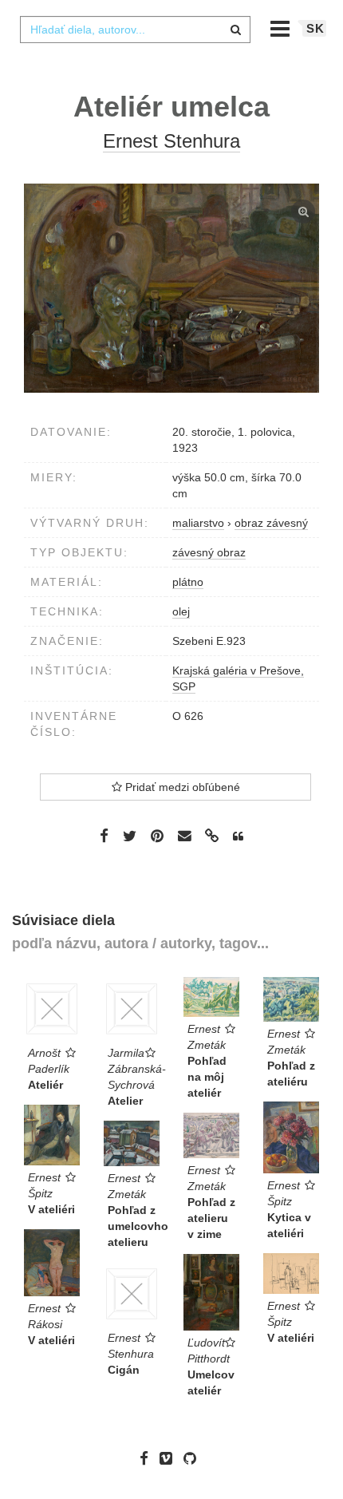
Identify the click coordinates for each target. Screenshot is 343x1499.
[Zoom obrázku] (171, 288)
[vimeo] (170, 1458)
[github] (193, 1458)
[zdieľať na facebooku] (104, 835)
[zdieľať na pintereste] (157, 835)
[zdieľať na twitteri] (129, 835)
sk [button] (315, 28)
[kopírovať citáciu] (238, 836)
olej (181, 611)
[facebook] (148, 1458)
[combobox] (135, 29)
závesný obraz (209, 552)
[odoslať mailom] (184, 836)
